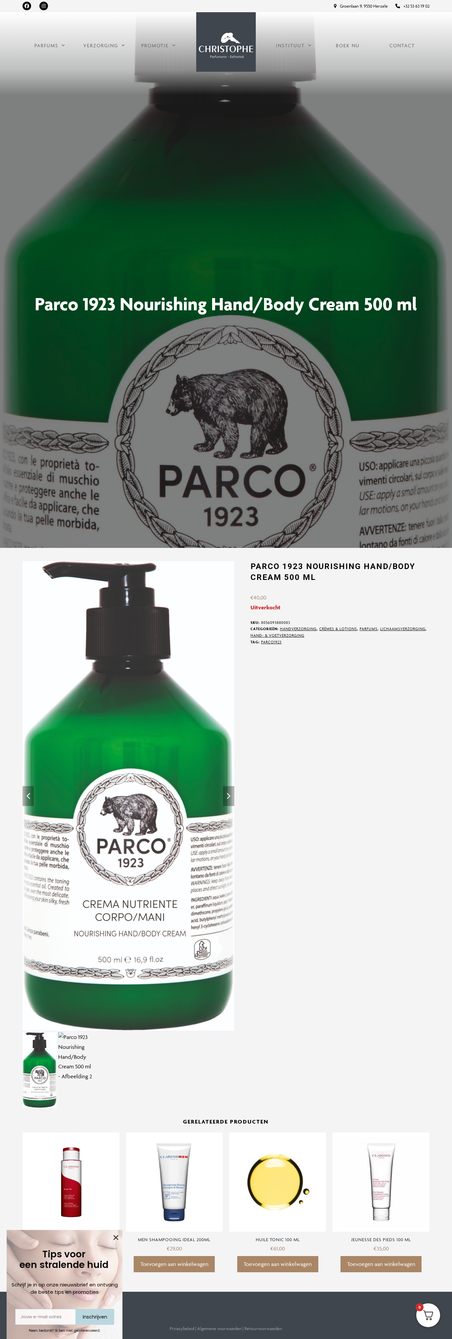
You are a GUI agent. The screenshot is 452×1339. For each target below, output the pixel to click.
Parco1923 (271, 641)
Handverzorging (298, 628)
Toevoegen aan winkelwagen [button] (174, 1264)
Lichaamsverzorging (403, 628)
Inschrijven (95, 1317)
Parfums (369, 628)
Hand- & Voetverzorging (277, 635)
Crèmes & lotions (338, 628)
